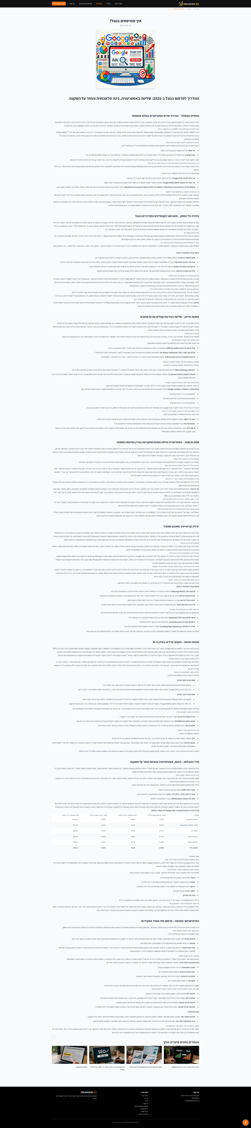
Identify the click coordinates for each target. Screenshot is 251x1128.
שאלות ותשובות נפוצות (141, 1106)
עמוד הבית (118, 3)
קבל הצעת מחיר (58, 3)
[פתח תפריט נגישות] (246, 1123)
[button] (59, 1037)
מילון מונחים (144, 1109)
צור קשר (72, 3)
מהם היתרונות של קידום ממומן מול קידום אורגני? (145, 1067)
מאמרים (99, 3)
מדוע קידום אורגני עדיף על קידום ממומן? (185, 1067)
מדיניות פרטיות (143, 1114)
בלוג (146, 1101)
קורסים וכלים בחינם (85, 3)
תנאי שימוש (144, 1111)
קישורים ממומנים (81, 1067)
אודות (108, 3)
